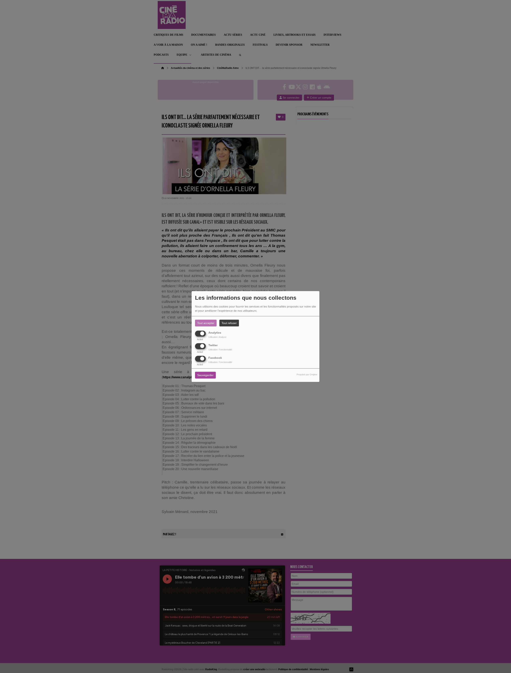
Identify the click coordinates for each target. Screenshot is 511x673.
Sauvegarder (205, 375)
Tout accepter (205, 323)
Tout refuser (229, 323)
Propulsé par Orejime (307, 375)
